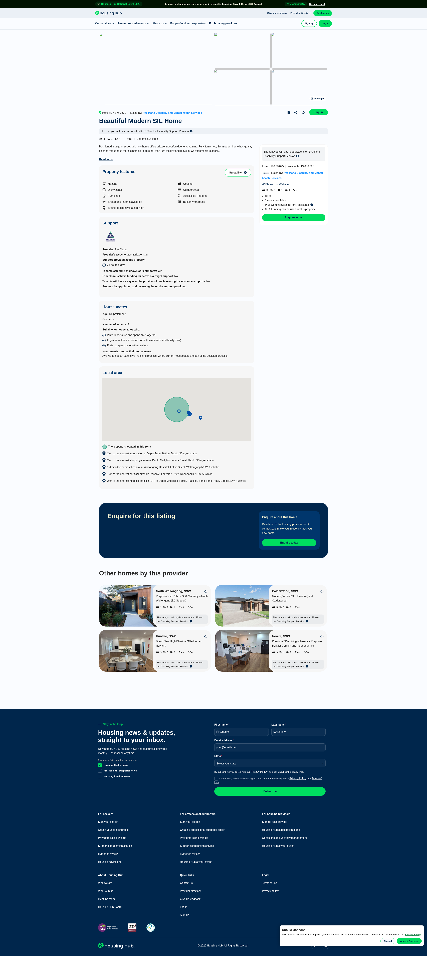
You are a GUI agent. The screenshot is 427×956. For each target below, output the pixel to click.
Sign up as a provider (274, 821)
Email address (224, 740)
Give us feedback (277, 13)
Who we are (105, 883)
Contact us (322, 13)
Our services (103, 23)
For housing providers (223, 23)
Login (325, 23)
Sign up (309, 23)
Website (283, 184)
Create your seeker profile (113, 829)
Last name (278, 724)
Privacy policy (270, 891)
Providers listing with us (112, 837)
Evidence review (108, 853)
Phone (269, 184)
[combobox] (268, 762)
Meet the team (106, 899)
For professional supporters (188, 23)
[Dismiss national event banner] (329, 4)
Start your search (108, 821)
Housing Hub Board (110, 907)
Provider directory (300, 13)
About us (158, 23)
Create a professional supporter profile (202, 829)
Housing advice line (110, 861)
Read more (106, 159)
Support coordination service (115, 845)
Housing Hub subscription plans (281, 829)
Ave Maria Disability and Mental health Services (172, 112)
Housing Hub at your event (195, 861)
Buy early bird (317, 4)
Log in (183, 907)
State (218, 756)
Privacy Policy (413, 934)
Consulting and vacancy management (284, 837)
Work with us (105, 891)
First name (221, 724)
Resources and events (131, 23)
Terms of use (269, 883)
